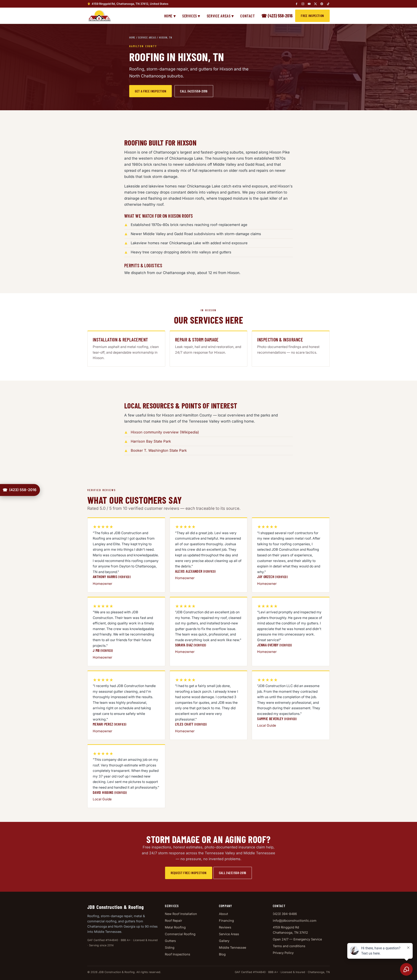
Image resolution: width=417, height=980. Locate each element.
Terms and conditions (289, 946)
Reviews (225, 927)
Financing (226, 920)
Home (132, 37)
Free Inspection (312, 15)
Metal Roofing (175, 927)
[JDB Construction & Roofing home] (99, 16)
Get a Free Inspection (150, 91)
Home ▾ (170, 15)
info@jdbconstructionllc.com (294, 920)
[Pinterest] (321, 3)
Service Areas (147, 37)
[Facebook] (296, 3)
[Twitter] (315, 3)
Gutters (170, 941)
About (223, 914)
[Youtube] (309, 3)
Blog (222, 954)
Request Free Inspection (189, 873)
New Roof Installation (181, 914)
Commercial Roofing (180, 934)
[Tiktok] (328, 3)
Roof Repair (173, 920)
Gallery (224, 941)
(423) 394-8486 (285, 914)
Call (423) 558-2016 (193, 91)
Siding (169, 947)
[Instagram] (302, 3)
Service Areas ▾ (220, 15)
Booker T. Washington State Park (159, 450)
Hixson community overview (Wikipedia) (165, 432)
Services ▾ (191, 15)
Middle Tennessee (232, 947)
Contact (247, 15)
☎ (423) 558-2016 (277, 15)
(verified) (124, 577)
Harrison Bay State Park (151, 441)
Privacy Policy (283, 953)
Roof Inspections (177, 954)
